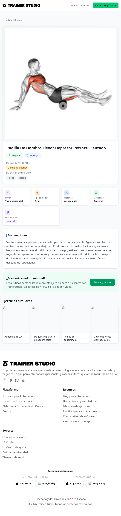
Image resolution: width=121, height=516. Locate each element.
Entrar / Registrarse (105, 5)
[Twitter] (17, 380)
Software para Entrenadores (20, 396)
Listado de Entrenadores (17, 401)
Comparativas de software (79, 416)
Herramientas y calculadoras (80, 401)
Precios (85, 5)
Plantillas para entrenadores (80, 411)
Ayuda (74, 5)
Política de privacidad (15, 452)
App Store (25, 483)
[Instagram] (4, 380)
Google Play (48, 483)
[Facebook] (11, 380)
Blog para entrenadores (77, 396)
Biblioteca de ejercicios (76, 406)
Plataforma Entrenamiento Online (23, 406)
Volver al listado (14, 19)
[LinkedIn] (23, 380)
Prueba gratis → (102, 282)
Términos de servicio (15, 457)
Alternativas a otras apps (78, 421)
